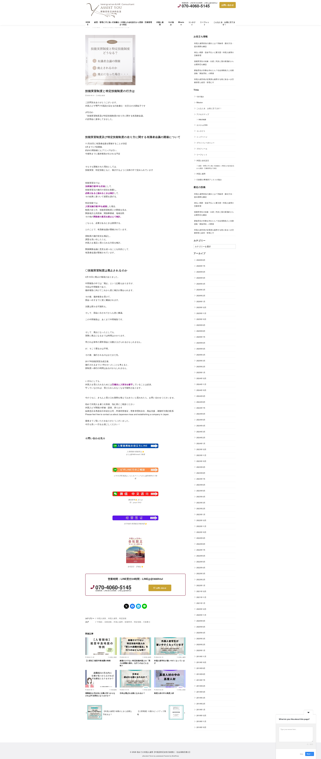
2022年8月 (200, 544)
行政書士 (146, 621)
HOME (88, 23)
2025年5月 (200, 348)
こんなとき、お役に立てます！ (224, 23)
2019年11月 (201, 656)
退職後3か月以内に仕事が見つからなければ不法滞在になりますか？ (100, 694)
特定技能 (122, 618)
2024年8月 (200, 402)
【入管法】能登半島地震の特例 (98, 660)
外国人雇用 (160, 23)
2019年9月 (200, 668)
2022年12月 (201, 520)
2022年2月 (200, 579)
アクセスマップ (202, 114)
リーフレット (204, 23)
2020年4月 (200, 632)
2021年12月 (201, 591)
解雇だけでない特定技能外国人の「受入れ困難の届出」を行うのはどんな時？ (135, 663)
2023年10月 (201, 461)
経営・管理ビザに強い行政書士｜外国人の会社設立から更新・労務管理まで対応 (123, 23)
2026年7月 (200, 265)
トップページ (201, 136)
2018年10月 (201, 727)
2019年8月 (200, 674)
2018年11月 (201, 721)
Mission (181, 23)
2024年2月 (200, 437)
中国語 (99, 621)
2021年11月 (201, 597)
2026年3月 (200, 289)
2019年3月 (200, 697)
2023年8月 (200, 473)
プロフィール (201, 148)
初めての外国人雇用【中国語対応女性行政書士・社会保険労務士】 (164, 752)
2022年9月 (200, 538)
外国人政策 (101, 95)
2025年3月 (200, 360)
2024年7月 (200, 407)
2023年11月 (201, 455)
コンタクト (192, 23)
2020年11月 (201, 615)
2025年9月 (200, 325)
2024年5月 (200, 419)
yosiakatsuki (160, 756)
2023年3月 (200, 502)
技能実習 (128, 621)
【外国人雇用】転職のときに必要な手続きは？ (117, 712)
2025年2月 (200, 366)
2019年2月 (200, 703)
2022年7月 (200, 549)
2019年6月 (200, 685)
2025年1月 (200, 372)
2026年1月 (200, 301)
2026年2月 (200, 295)
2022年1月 (200, 585)
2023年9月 (200, 467)
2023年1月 (200, 514)
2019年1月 (200, 709)
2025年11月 (201, 313)
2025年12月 (201, 307)
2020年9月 (200, 620)
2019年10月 (201, 662)
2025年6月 (200, 342)
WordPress (175, 756)
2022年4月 (200, 567)
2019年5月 (200, 691)
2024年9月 (200, 396)
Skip (301, 754)
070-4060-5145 (196, 6)
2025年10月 (201, 319)
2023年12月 (201, 449)
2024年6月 (200, 413)
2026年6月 (200, 271)
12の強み (171, 23)
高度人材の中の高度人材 (164, 693)
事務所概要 (202, 119)
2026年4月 (200, 283)
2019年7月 (200, 680)
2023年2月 (200, 508)
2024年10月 (201, 390)
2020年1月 (200, 650)
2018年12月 (201, 715)
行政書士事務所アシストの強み (209, 179)
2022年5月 (200, 561)
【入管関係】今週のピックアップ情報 (151, 712)
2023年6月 (200, 484)
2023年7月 (200, 478)
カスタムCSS (202, 125)
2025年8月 (200, 331)
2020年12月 (201, 609)
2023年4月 (200, 496)
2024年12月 (201, 378)
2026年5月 (200, 277)
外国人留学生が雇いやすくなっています (169, 661)
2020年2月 (200, 644)
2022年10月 (201, 532)
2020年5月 (200, 626)
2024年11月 (201, 384)
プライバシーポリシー (205, 142)
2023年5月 (200, 490)
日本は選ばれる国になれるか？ (132, 693)
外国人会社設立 (202, 160)
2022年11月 (201, 526)
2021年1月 (200, 603)
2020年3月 (200, 638)
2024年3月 (200, 431)
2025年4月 (200, 354)
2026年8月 (200, 260)
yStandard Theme (148, 756)
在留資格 (108, 621)
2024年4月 (200, 425)
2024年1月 (200, 443)
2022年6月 (200, 555)
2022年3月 (200, 573)
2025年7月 (200, 336)
